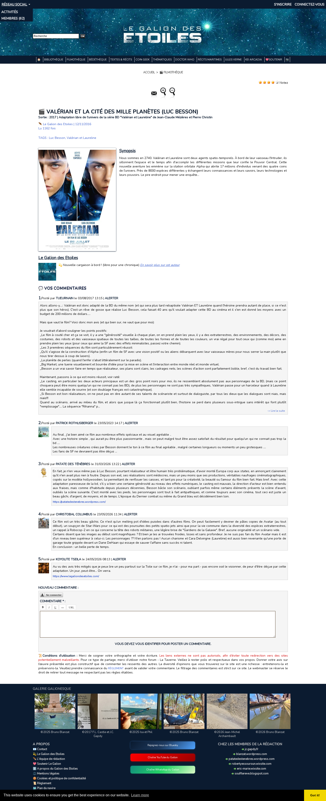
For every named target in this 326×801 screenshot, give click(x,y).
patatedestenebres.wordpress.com (251, 759)
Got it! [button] (315, 795)
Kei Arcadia (254, 59)
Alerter (111, 298)
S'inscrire (283, 4)
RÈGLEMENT (116, 668)
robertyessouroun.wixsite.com (251, 764)
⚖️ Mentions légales (46, 774)
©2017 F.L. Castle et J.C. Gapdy (98, 734)
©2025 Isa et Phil (141, 732)
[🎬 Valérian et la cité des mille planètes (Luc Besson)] (77, 149)
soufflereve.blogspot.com (251, 774)
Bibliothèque (54, 59)
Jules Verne (233, 59)
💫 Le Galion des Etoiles (49, 754)
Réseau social (14, 4)
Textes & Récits (121, 59)
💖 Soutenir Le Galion (47, 764)
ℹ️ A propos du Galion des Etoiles (55, 769)
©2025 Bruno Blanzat (55, 732)
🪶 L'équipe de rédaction (49, 759)
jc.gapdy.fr (251, 749)
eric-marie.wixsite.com (251, 769)
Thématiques (162, 59)
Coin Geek (143, 59)
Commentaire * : (52, 601)
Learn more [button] (140, 795)
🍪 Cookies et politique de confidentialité (59, 778)
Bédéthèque (98, 59)
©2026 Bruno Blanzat (270, 732)
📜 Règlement (42, 783)
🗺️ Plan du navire (44, 788)
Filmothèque (76, 59)
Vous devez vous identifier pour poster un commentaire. (163, 644)
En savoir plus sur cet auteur (160, 265)
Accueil (149, 72)
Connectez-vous (309, 4)
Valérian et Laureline (81, 138)
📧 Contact (40, 749)
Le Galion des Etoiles (58, 124)
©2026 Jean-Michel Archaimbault (227, 734)
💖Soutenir (274, 59)
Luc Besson (57, 138)
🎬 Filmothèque (171, 72)
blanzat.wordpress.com (251, 754)
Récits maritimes (210, 59)
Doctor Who (185, 59)
